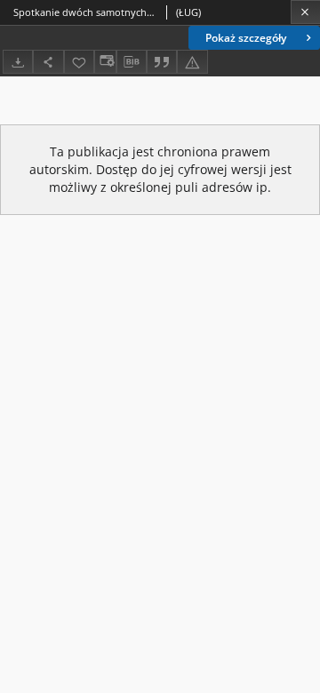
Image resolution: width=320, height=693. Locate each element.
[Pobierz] (18, 62)
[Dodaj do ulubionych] (79, 62)
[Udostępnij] (48, 62)
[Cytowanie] (162, 62)
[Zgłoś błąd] (192, 62)
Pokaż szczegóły (245, 37)
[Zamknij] (305, 12)
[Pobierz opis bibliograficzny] (131, 62)
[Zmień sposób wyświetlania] (105, 62)
